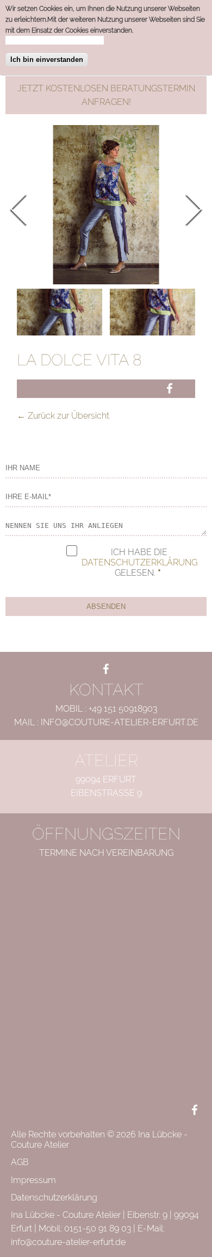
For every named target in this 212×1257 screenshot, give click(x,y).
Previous (25, 209)
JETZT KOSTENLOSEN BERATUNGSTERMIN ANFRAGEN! (106, 95)
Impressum (33, 1180)
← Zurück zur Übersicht (63, 415)
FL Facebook (106, 669)
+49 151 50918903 (123, 709)
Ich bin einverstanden (46, 59)
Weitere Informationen (54, 40)
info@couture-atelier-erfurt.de (68, 1242)
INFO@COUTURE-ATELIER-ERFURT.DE (119, 722)
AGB (20, 1162)
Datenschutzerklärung (139, 562)
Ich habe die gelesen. (139, 562)
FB (170, 387)
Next (186, 209)
